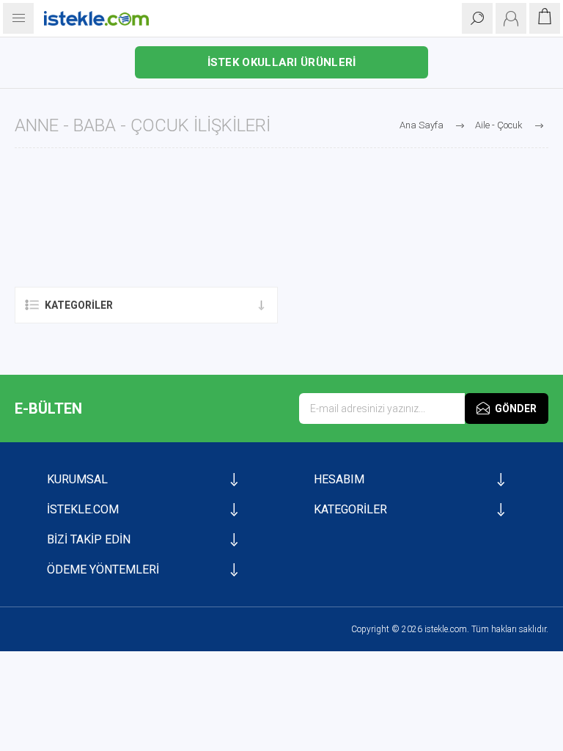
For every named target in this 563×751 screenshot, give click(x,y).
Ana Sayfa (422, 125)
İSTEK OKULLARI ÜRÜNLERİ (281, 62)
